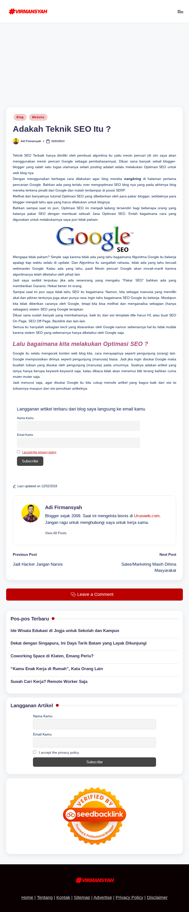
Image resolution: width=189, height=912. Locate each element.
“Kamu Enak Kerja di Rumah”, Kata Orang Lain (57, 668)
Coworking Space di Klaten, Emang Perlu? (52, 656)
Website (38, 117)
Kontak (63, 897)
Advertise (103, 897)
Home (27, 897)
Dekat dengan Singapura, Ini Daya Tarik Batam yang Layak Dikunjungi (79, 643)
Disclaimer (157, 897)
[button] (55, 533)
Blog (20, 117)
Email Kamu (25, 435)
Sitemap (82, 897)
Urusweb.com (146, 516)
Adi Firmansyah (63, 507)
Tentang (45, 897)
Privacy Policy (129, 897)
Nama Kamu (25, 418)
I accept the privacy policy (39, 452)
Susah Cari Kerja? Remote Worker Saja (49, 681)
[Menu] (180, 11)
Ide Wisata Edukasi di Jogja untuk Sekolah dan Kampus (65, 630)
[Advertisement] (94, 60)
